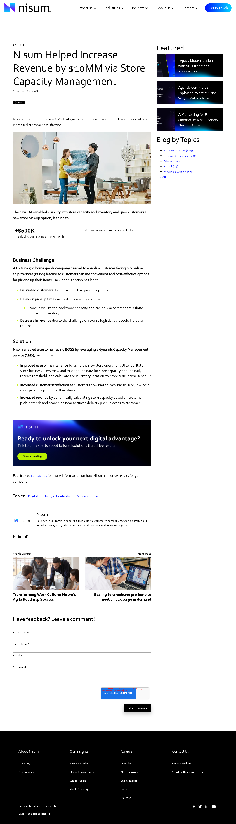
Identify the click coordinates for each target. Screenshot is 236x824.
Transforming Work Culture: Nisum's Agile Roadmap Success (44, 597)
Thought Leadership (57, 496)
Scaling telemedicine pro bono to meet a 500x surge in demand (122, 597)
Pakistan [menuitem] (126, 797)
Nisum (42, 514)
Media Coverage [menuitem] (79, 789)
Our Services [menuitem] (26, 772)
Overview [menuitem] (126, 763)
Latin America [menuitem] (129, 780)
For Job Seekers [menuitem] (181, 763)
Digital (33, 496)
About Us (163, 8)
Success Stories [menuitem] (79, 763)
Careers (188, 8)
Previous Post (22, 553)
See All (161, 177)
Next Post (144, 553)
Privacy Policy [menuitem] (50, 806)
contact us (39, 475)
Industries (112, 8)
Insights (138, 8)
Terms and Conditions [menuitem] (29, 806)
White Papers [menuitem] (78, 780)
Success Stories (87, 496)
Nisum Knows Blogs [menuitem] (82, 772)
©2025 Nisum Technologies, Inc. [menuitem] (34, 813)
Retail (171, 166)
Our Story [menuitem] (24, 763)
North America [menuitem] (130, 772)
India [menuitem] (124, 789)
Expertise (85, 8)
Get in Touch (218, 8)
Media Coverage (178, 171)
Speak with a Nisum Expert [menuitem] (188, 772)
